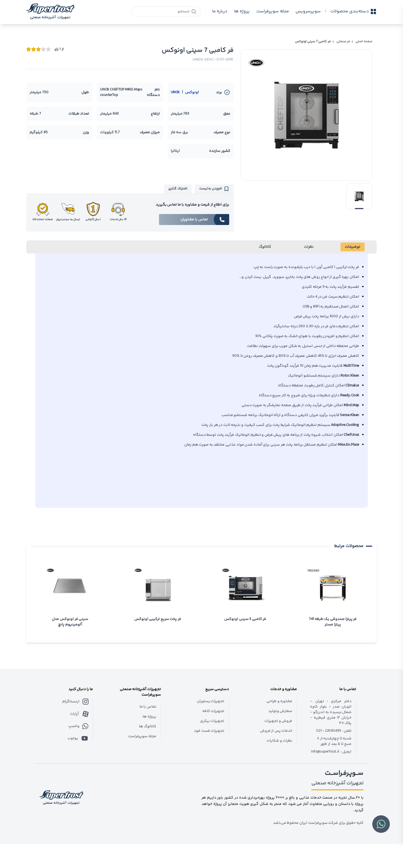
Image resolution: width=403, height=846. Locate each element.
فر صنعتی (343, 41)
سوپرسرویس (308, 11)
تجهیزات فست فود (209, 731)
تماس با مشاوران (194, 219)
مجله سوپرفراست (272, 11)
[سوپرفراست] (50, 11)
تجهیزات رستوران (210, 701)
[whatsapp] (381, 824)
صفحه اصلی (364, 41)
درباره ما (220, 11)
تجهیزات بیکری (212, 721)
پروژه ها (149, 716)
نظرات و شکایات (279, 741)
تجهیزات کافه (213, 711)
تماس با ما (148, 707)
